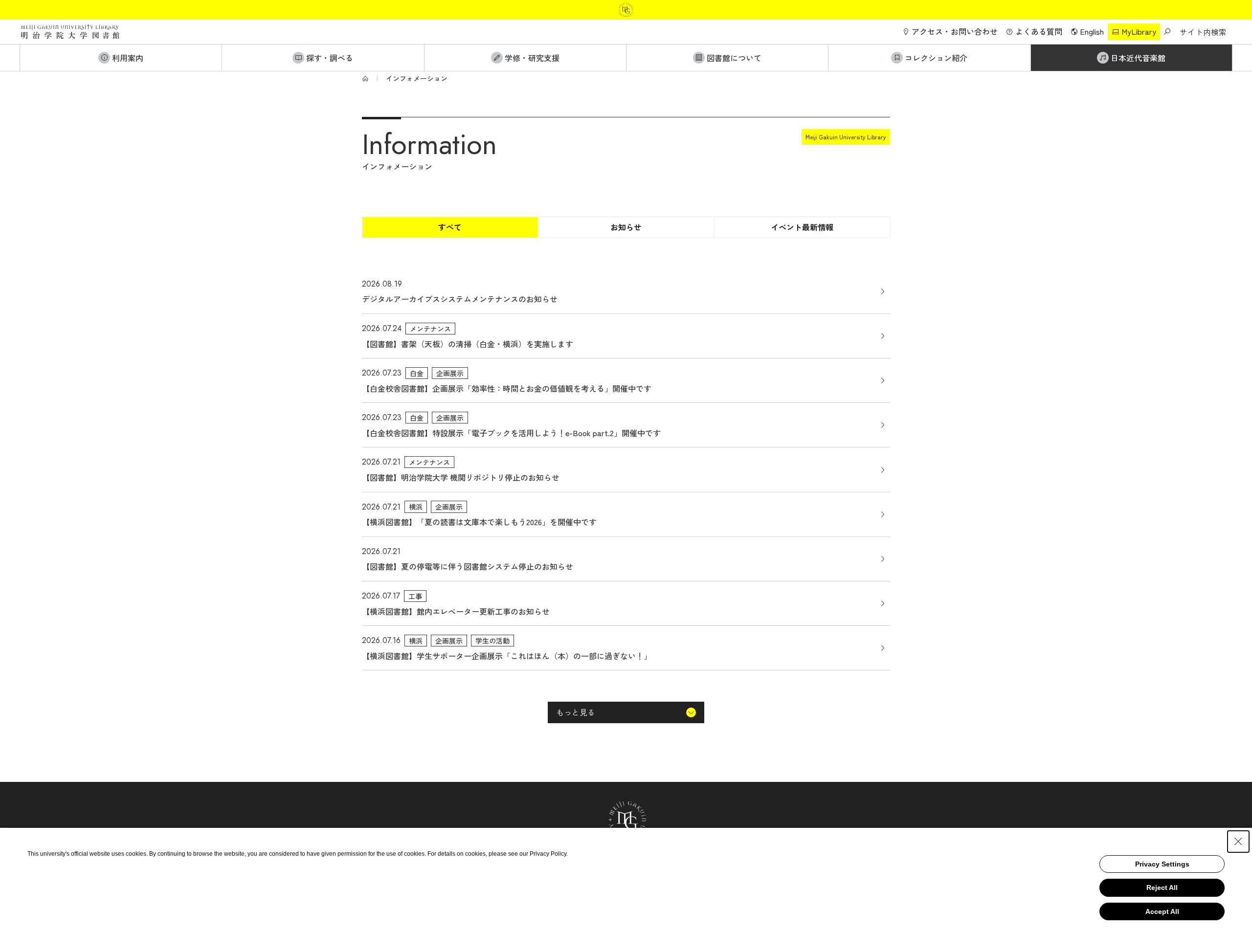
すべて (450, 227)
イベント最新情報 (802, 227)
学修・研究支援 (532, 58)
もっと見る (575, 712)
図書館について (734, 58)
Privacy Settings (1162, 864)
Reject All (1162, 887)
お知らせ (626, 227)
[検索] (1167, 31)
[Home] (365, 78)
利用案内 (127, 58)
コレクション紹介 (936, 58)
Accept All (1162, 911)
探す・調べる (329, 58)
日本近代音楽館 (1138, 58)
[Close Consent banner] (1238, 841)
